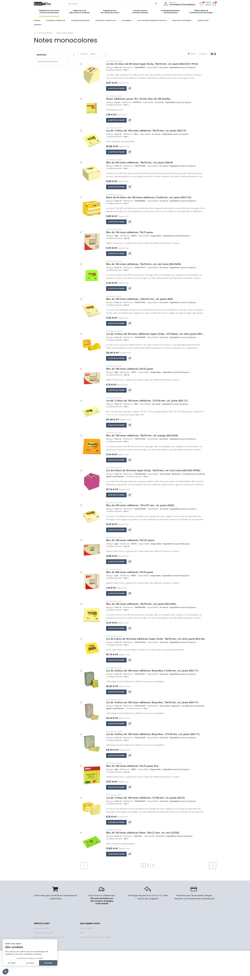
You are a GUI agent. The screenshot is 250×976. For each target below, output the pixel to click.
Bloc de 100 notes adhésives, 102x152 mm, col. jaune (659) (139, 298)
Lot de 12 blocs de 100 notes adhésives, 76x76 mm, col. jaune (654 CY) (146, 130)
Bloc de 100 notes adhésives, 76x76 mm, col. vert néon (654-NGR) (143, 264)
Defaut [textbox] (92, 54)
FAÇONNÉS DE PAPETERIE (80, 20)
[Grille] (212, 54)
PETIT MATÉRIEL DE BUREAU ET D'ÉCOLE (151, 20)
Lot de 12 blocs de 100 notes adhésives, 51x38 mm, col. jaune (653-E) (145, 797)
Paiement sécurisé (42, 928)
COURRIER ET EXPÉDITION (55, 20)
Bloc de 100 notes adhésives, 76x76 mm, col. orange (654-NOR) (142, 435)
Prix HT (193, 54)
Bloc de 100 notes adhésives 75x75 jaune (129, 232)
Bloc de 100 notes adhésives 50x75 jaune (129, 368)
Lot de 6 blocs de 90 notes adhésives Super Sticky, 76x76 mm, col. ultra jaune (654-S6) (155, 638)
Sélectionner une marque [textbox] (48, 61)
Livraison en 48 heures (43, 932)
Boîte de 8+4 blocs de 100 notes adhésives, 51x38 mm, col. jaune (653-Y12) (148, 197)
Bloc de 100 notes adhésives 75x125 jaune (130, 540)
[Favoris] (201, 4)
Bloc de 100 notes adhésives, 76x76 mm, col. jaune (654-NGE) (141, 603)
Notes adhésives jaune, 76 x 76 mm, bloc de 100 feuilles (138, 98)
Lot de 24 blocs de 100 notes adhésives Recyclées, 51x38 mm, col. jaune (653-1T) (152, 670)
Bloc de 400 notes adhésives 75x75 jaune (129, 572)
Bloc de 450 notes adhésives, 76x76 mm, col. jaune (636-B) (139, 162)
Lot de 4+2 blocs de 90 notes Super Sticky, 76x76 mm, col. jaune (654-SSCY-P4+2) (152, 63)
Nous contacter (86, 928)
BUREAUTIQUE (203, 20)
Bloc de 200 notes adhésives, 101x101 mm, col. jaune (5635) (140, 505)
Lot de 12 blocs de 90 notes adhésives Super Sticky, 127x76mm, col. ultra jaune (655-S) (155, 333)
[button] (214, 3)
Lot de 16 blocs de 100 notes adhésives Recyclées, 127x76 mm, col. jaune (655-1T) (153, 734)
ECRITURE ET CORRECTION (105, 20)
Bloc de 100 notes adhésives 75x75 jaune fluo (132, 765)
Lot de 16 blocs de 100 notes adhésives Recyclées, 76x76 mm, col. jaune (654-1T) (152, 702)
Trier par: (84, 54)
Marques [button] (41, 54)
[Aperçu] (129, 88)
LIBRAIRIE (37, 25)
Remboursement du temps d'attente (49, 937)
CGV (82, 932)
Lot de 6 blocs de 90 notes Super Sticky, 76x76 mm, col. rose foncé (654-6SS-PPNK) (153, 470)
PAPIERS (37, 20)
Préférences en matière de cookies (95, 937)
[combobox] (98, 54)
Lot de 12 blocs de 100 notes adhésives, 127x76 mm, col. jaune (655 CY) (146, 400)
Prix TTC (203, 54)
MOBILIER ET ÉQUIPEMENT (182, 20)
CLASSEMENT (126, 20)
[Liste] (215, 54)
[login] (166, 3)
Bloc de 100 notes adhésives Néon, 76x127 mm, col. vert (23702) (142, 832)
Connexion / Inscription (182, 4)
